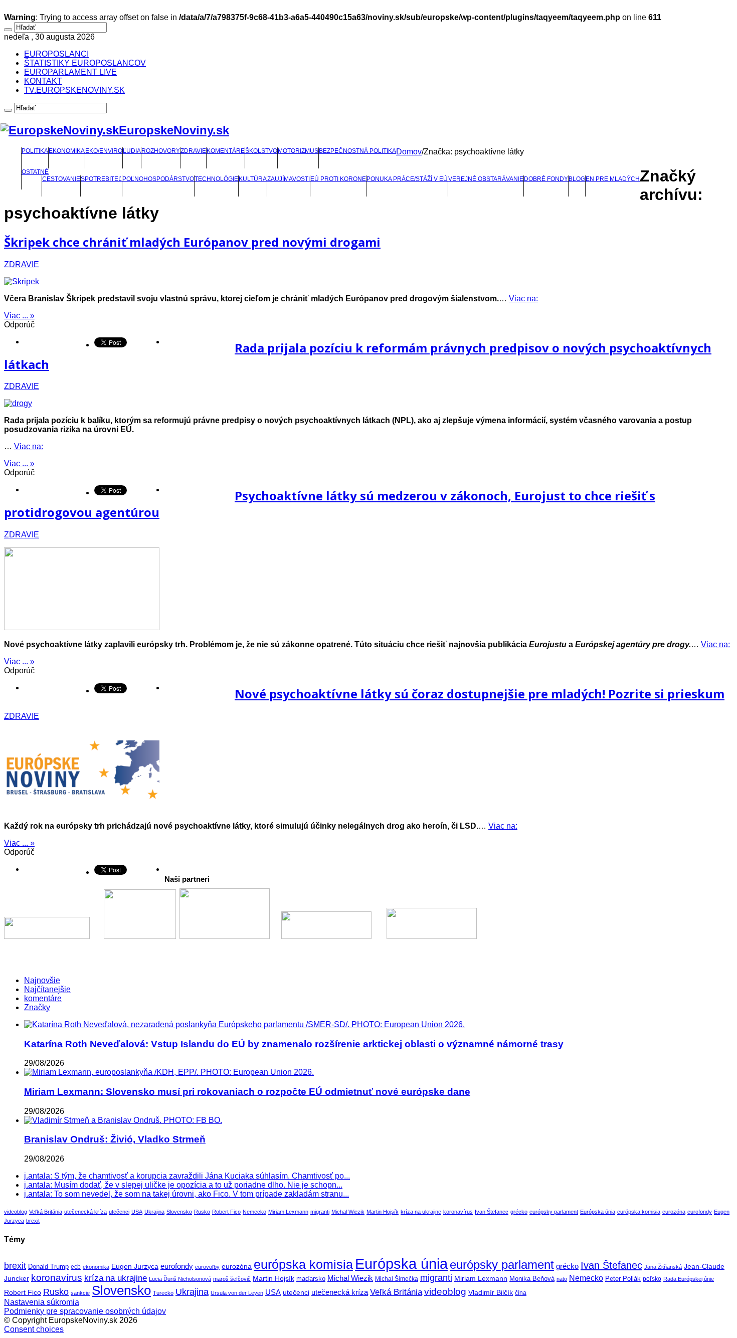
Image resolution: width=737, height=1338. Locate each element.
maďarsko (310, 1278)
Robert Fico (226, 1212)
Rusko (202, 1212)
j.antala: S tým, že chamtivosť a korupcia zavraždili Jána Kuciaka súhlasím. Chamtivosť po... (187, 1176)
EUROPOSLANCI (56, 54)
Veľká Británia (45, 1212)
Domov (409, 151)
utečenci (119, 1212)
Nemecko (254, 1212)
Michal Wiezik (347, 1212)
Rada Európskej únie (688, 1279)
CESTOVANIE (61, 178)
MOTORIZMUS (298, 150)
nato (562, 1279)
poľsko (652, 1278)
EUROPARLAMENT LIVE (70, 72)
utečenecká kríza (85, 1212)
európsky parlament (553, 1212)
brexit (33, 1221)
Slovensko (179, 1212)
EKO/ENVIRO (103, 150)
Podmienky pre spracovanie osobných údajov (85, 1311)
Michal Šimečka (396, 1278)
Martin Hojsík (382, 1212)
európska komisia (638, 1212)
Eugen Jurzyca (134, 1266)
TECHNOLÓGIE (216, 178)
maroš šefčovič (232, 1279)
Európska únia (597, 1212)
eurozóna (673, 1212)
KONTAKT (43, 81)
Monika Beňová (532, 1278)
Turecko (163, 1293)
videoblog (15, 1212)
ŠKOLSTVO (261, 150)
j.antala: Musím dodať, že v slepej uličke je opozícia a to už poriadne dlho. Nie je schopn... (183, 1185)
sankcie (80, 1293)
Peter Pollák (623, 1278)
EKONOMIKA (67, 150)
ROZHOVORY (160, 150)
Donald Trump (48, 1266)
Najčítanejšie (47, 989)
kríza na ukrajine (421, 1212)
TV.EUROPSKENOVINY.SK (74, 90)
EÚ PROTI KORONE (338, 178)
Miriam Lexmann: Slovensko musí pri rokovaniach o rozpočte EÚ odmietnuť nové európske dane (247, 1091)
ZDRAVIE (193, 150)
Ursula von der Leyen (237, 1293)
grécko (518, 1212)
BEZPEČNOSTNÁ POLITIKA (357, 150)
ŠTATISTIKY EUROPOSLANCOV (85, 63)
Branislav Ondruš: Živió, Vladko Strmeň (115, 1139)
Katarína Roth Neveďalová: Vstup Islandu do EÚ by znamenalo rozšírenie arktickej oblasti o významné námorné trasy (294, 1044)
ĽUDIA (132, 150)
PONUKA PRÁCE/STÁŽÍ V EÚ (407, 178)
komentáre (43, 998)
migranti (319, 1212)
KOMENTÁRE (226, 150)
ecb (76, 1267)
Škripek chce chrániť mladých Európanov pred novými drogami (192, 242)
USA (136, 1212)
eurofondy (699, 1212)
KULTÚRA (253, 178)
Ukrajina (154, 1212)
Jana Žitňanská (663, 1267)
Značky (37, 1007)
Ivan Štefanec (491, 1212)
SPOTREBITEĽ (101, 178)
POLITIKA (35, 150)
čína (520, 1292)
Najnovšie (42, 980)
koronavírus (458, 1212)
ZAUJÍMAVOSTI (288, 178)
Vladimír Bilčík (490, 1292)
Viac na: (523, 298)
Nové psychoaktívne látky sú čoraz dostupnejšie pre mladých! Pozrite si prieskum (479, 693)
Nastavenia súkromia (41, 1302)
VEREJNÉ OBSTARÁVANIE (485, 178)
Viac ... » (19, 315)
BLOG (577, 178)
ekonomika (96, 1267)
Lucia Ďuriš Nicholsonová (180, 1279)
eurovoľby (207, 1267)
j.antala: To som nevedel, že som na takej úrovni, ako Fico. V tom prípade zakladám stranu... (186, 1194)
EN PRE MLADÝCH (613, 178)
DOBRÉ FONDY (546, 178)
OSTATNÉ (35, 171)
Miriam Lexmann (288, 1212)
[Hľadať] (8, 29)
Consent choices (34, 1329)
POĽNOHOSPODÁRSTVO (158, 178)
